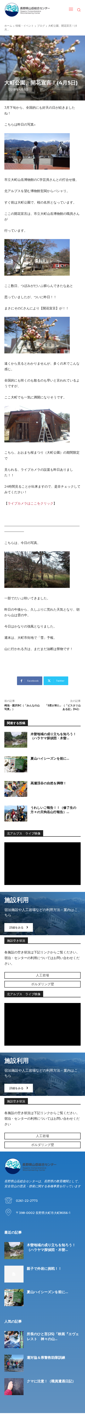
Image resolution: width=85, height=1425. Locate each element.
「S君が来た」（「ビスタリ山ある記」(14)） (63, 707)
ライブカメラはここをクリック (30, 503)
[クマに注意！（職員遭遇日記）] (14, 1386)
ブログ (41, 25)
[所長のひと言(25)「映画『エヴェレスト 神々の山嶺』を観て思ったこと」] (14, 1339)
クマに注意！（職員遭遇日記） (51, 1381)
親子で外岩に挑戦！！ (44, 1268)
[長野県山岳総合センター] (27, 10)
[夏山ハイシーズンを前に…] (15, 764)
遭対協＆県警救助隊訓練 (46, 1357)
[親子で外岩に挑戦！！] (14, 1274)
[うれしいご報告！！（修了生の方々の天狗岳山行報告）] (15, 814)
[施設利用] (42, 913)
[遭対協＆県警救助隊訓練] (14, 1363)
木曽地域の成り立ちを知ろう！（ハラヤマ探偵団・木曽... (53, 736)
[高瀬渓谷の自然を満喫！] (15, 789)
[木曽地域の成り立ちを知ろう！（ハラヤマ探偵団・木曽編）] (15, 740)
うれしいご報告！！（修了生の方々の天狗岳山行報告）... (53, 810)
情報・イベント (24, 25)
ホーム (8, 25)
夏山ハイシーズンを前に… (50, 758)
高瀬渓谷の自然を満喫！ (48, 783)
